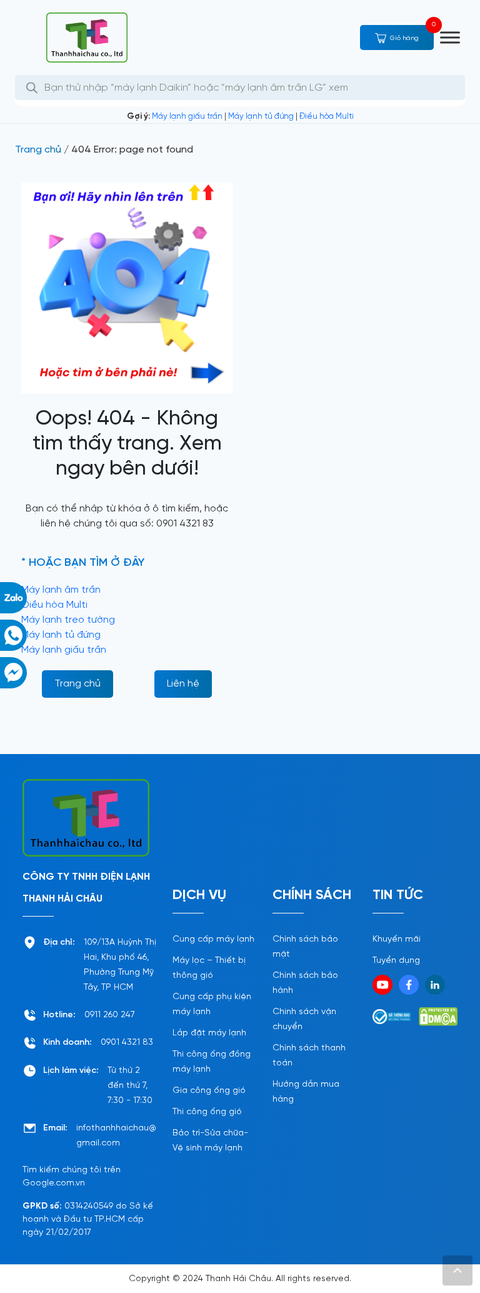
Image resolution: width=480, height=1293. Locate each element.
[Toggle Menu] (450, 37)
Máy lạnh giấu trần (187, 117)
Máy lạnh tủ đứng (261, 117)
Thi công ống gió (207, 1112)
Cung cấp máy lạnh (213, 939)
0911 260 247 (109, 1015)
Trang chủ (38, 149)
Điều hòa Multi (326, 117)
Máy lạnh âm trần (61, 590)
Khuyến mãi (396, 939)
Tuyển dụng (396, 960)
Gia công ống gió (209, 1090)
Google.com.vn (53, 1183)
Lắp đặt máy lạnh (209, 1033)
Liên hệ (183, 683)
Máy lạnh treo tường (68, 620)
